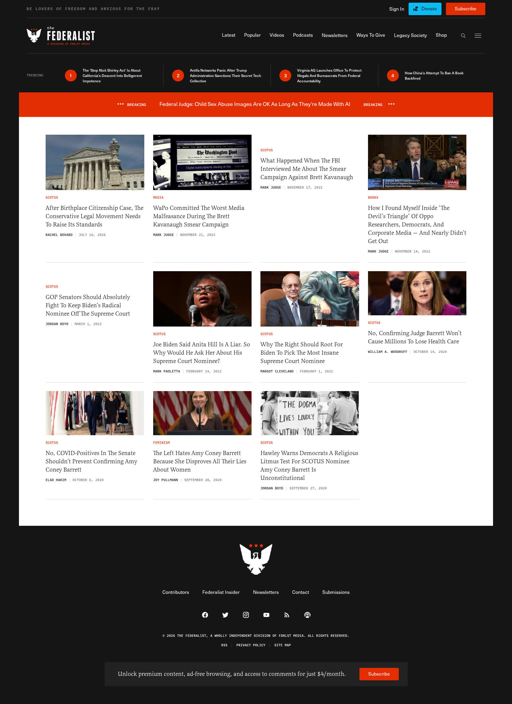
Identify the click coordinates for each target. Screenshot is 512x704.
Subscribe (465, 8)
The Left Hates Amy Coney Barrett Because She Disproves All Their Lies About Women (199, 461)
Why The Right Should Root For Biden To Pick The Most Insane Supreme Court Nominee (301, 353)
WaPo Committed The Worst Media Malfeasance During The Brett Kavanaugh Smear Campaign (198, 216)
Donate (429, 8)
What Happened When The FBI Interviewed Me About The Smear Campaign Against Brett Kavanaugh (306, 169)
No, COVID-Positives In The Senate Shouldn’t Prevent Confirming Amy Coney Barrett (91, 461)
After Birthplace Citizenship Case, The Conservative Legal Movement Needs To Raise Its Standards (94, 216)
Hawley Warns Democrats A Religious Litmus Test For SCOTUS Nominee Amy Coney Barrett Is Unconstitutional (309, 465)
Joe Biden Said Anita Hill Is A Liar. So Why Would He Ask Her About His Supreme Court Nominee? (201, 353)
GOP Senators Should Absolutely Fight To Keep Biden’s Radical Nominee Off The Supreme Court (88, 305)
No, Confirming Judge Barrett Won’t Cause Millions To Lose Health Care (415, 337)
